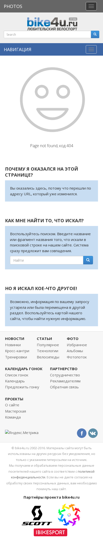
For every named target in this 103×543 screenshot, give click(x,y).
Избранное (77, 344)
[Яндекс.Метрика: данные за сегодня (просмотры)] (21, 432)
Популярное (48, 344)
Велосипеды (48, 356)
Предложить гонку (22, 386)
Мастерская (15, 411)
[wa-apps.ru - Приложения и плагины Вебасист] (69, 514)
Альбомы (75, 350)
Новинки (13, 344)
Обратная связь (64, 386)
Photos (13, 6)
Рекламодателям (65, 380)
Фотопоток (77, 356)
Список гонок (16, 374)
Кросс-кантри (17, 350)
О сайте (12, 404)
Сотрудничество (65, 374)
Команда (13, 417)
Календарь (15, 380)
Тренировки (16, 356)
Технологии (47, 350)
